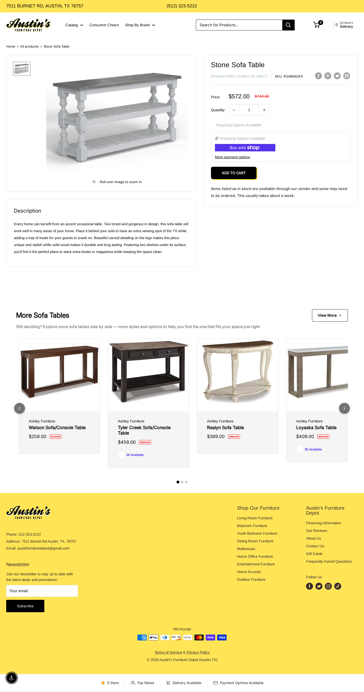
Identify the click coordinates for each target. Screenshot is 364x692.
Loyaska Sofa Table (316, 427)
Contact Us (315, 546)
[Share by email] (346, 75)
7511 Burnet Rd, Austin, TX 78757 (44, 5)
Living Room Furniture (255, 518)
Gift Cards (314, 554)
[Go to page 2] (182, 482)
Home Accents (249, 572)
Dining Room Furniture (255, 541)
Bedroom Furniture (252, 526)
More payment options (232, 157)
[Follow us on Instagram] (328, 586)
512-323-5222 (30, 534)
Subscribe (25, 606)
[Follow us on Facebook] (309, 586)
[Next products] (344, 408)
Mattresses (246, 549)
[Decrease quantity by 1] (234, 110)
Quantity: (218, 110)
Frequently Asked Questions (329, 561)
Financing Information (323, 523)
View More (327, 315)
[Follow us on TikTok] (337, 586)
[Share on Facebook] (318, 75)
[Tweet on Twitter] (337, 75)
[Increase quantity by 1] (264, 110)
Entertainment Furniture (256, 564)
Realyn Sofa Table (225, 427)
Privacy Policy (198, 652)
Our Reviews (316, 530)
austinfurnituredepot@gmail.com (43, 548)
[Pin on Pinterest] (327, 75)
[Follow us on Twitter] (318, 586)
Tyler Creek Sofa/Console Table (144, 430)
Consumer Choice (104, 25)
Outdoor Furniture (251, 579)
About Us (313, 538)
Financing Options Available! (238, 125)
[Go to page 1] (177, 482)
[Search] (288, 25)
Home (10, 46)
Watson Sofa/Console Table (57, 427)
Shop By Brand (137, 25)
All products (29, 46)
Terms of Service (168, 652)
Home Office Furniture (255, 556)
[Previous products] (19, 408)
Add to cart (234, 173)
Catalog (71, 25)
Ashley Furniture (42, 421)
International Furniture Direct (239, 76)
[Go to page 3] (186, 482)
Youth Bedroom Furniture (257, 533)
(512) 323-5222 (182, 5)
